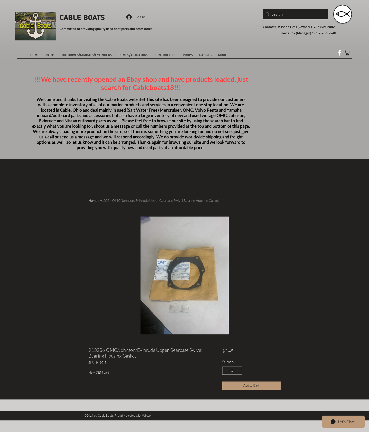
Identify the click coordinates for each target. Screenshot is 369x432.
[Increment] (238, 371)
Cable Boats (82, 17)
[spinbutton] (232, 371)
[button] (347, 52)
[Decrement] (226, 371)
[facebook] (339, 52)
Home (92, 200)
